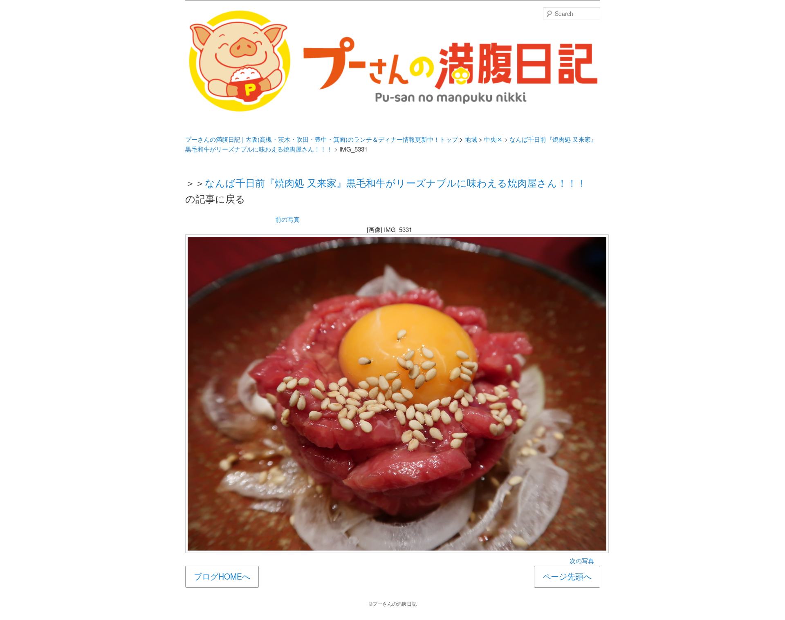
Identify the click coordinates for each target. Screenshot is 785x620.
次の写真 (582, 560)
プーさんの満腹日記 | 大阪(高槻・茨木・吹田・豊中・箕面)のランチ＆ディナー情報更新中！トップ (321, 139)
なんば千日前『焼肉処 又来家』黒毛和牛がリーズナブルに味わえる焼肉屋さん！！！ (396, 182)
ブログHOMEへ (222, 576)
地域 (471, 139)
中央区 (493, 139)
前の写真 (287, 219)
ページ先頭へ (567, 576)
